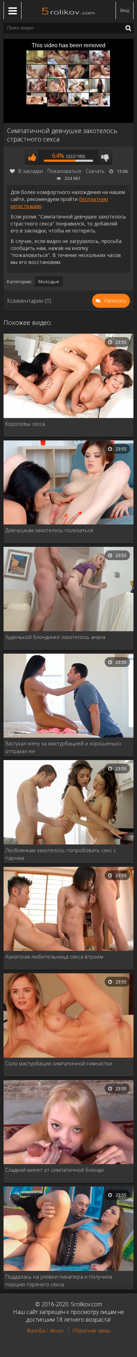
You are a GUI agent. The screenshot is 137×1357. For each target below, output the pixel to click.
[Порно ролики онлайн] (68, 10)
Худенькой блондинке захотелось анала (55, 636)
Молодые (48, 281)
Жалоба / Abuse (45, 1330)
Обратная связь (91, 1330)
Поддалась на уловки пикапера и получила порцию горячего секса (58, 1280)
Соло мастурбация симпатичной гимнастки (58, 1063)
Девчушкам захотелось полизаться (49, 530)
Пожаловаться (64, 171)
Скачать (95, 171)
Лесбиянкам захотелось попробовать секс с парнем (60, 854)
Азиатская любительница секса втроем (54, 956)
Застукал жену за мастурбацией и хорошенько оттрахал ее (63, 747)
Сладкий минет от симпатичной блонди (54, 1169)
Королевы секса (25, 423)
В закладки (30, 171)
